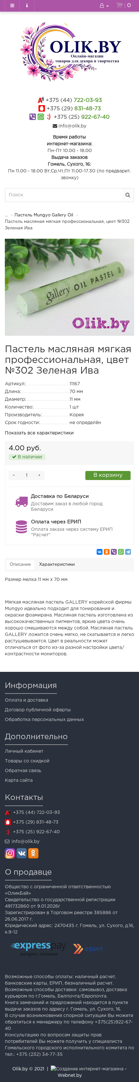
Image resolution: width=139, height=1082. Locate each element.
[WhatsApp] (121, 552)
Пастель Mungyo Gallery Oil (44, 215)
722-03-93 (74, 100)
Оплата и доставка (26, 700)
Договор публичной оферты (38, 710)
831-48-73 (74, 108)
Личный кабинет (24, 751)
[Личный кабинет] (104, 6)
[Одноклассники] (107, 552)
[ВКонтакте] (99, 552)
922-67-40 (82, 117)
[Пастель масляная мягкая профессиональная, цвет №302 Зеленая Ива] (69, 287)
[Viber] (114, 552)
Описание (20, 564)
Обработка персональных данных (44, 720)
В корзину (108, 475)
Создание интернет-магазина (89, 1069)
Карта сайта (19, 780)
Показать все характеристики (39, 433)
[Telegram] (128, 552)
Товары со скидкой (27, 761)
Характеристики (57, 564)
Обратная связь (23, 771)
